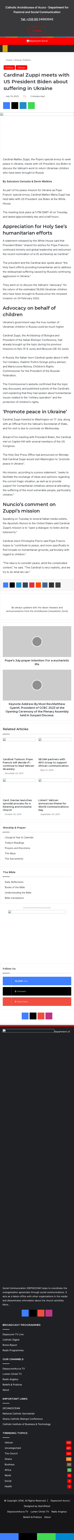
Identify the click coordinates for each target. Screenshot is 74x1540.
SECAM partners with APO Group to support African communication (53, 762)
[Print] (58, 585)
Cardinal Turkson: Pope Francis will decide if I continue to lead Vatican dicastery (18, 764)
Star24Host (44, 1506)
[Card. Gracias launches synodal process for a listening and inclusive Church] (19, 787)
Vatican (21, 67)
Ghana (17, 60)
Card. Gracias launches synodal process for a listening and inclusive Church (17, 805)
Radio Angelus (10, 1379)
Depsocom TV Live (13, 1334)
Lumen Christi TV (12, 1374)
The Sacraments (14, 858)
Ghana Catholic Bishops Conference (23, 1418)
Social (8, 1481)
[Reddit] (38, 585)
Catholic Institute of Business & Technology (27, 1424)
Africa (8, 1470)
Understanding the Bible (18, 892)
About (6, 1390)
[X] (12, 585)
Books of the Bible (15, 887)
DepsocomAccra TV (14, 1368)
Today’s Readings (14, 842)
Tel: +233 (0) (30, 19)
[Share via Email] (51, 585)
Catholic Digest (11, 1339)
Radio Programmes (13, 1350)
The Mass (10, 853)
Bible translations (14, 898)
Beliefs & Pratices (12, 1384)
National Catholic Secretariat (19, 1413)
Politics (27, 60)
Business (9, 1464)
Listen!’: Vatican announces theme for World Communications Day (53, 805)
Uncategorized (13, 1448)
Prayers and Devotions (17, 848)
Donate (37, 30)
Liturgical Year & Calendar (19, 837)
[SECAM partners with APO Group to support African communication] (54, 747)
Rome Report (10, 1345)
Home (8, 60)
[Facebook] (5, 585)
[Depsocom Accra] (37, 41)
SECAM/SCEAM (11, 1408)
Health (8, 1486)
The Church (11, 1453)
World (8, 1475)
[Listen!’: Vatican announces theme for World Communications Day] (54, 787)
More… (6, 1304)
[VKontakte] (44, 585)
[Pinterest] (31, 585)
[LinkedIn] (18, 585)
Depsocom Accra (60, 1500)
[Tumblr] (25, 585)
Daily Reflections (14, 882)
